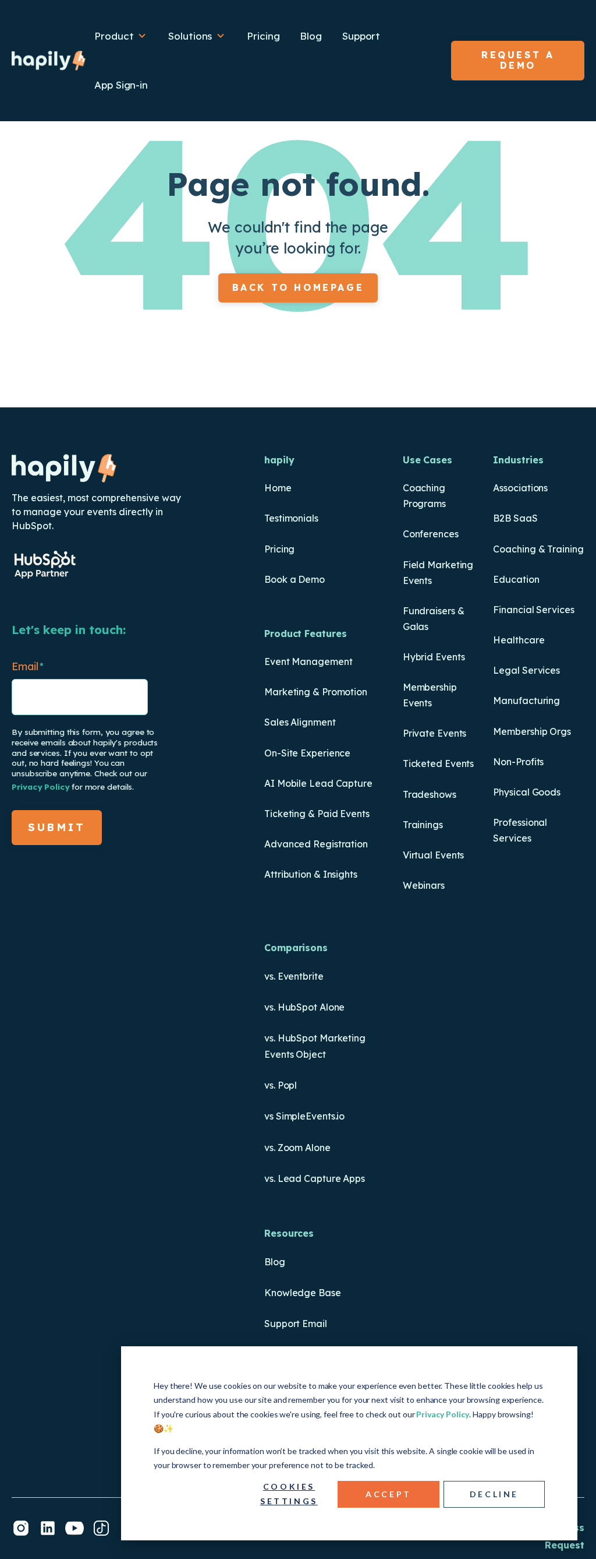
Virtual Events (433, 855)
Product (115, 36)
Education (516, 579)
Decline (494, 1494)
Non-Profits (518, 762)
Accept (388, 1494)
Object (309, 1054)
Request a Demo (517, 60)
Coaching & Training (538, 549)
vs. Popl (280, 1085)
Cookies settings (289, 1493)
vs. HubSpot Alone (304, 1007)
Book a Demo (294, 579)
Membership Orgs (532, 731)
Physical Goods (526, 792)
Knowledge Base (302, 1292)
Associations (520, 488)
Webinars (424, 885)
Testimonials (291, 518)
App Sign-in (121, 85)
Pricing (263, 36)
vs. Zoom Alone (297, 1147)
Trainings (423, 824)
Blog (311, 36)
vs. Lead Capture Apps (314, 1178)
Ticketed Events (438, 763)
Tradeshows (429, 794)
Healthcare (518, 640)
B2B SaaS (515, 518)
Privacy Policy (442, 1414)
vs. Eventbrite (294, 976)
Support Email (295, 1323)
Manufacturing (526, 700)
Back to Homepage (298, 287)
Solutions (191, 36)
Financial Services (533, 609)
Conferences (431, 534)
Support (361, 36)
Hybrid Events (434, 657)
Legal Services (526, 670)
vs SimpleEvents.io (304, 1116)
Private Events (435, 733)
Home (278, 488)
